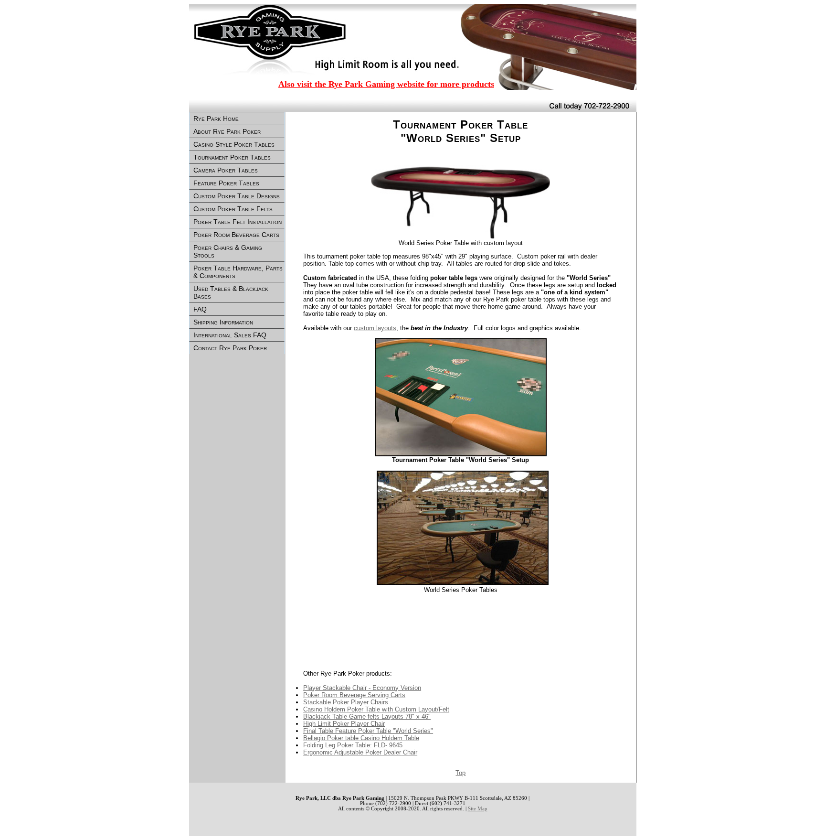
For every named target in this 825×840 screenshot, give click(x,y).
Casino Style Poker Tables (234, 144)
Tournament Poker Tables (232, 157)
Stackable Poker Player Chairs (345, 702)
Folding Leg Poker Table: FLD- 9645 (352, 745)
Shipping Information (223, 322)
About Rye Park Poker (227, 131)
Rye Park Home (216, 118)
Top (460, 772)
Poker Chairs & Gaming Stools (227, 251)
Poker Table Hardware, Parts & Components (238, 272)
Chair (360, 752)
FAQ (200, 309)
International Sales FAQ (229, 335)
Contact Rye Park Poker (230, 348)
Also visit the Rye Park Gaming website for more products (386, 84)
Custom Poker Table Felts (233, 209)
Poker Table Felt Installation (237, 222)
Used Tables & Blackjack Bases (230, 292)
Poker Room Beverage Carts (236, 234)
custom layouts (375, 328)
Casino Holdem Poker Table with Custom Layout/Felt (376, 709)
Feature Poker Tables (226, 183)
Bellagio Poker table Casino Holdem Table (361, 738)
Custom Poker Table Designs (236, 196)
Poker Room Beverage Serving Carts (354, 695)
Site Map (477, 808)
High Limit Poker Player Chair (344, 723)
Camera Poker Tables (225, 170)
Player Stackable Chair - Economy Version (362, 687)
